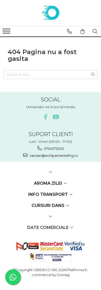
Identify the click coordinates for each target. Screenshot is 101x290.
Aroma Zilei (48, 183)
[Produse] (7, 32)
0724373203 (53, 148)
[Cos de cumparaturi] (82, 31)
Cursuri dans (49, 205)
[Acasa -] (50, 13)
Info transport (48, 194)
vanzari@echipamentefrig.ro (53, 155)
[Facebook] (45, 116)
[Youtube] (55, 116)
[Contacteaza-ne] (69, 31)
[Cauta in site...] (95, 31)
